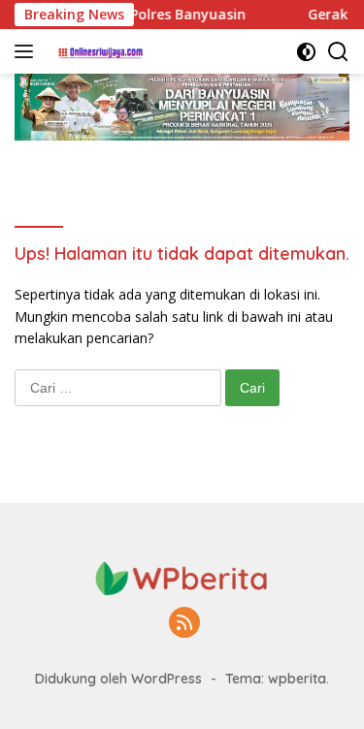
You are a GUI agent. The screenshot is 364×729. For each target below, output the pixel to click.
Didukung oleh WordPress (118, 678)
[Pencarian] (338, 52)
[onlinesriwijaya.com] (99, 51)
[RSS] (184, 624)
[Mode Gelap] (306, 52)
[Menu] (28, 51)
